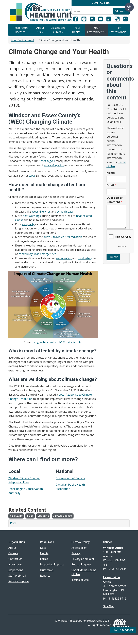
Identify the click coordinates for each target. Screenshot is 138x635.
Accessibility (79, 548)
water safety (64, 258)
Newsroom (15, 564)
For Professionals (118, 30)
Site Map (108, 606)
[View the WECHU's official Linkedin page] (109, 19)
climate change (62, 515)
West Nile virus (41, 211)
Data (43, 548)
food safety (85, 258)
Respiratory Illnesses (21, 30)
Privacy (76, 553)
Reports (45, 575)
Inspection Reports (52, 564)
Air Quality (16, 515)
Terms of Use (80, 580)
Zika (32, 175)
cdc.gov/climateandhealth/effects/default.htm (57, 342)
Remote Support (18, 581)
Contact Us (15, 559)
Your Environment (95, 30)
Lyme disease (65, 211)
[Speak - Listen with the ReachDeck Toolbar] (129, 7)
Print (13, 523)
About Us (40, 30)
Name (111, 173)
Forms (44, 559)
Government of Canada (70, 478)
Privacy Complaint (83, 559)
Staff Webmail (17, 575)
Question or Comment (115, 200)
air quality (28, 224)
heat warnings (32, 216)
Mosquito (43, 515)
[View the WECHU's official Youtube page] (100, 19)
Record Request (81, 564)
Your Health (76, 30)
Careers (13, 553)
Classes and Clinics (58, 30)
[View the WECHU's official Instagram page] (84, 19)
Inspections (15, 570)
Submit (113, 257)
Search (122, 11)
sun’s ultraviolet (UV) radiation (63, 237)
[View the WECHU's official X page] (92, 19)
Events (44, 553)
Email (110, 185)
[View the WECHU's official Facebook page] (75, 19)
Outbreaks (47, 570)
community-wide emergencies (37, 254)
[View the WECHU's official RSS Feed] (117, 19)
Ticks (30, 515)
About (12, 548)
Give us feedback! (123, 630)
